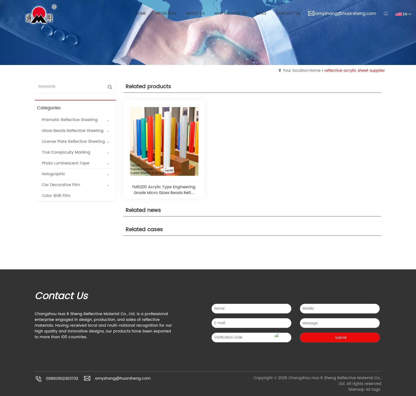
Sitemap (356, 389)
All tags (373, 389)
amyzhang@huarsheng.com (345, 13)
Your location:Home (302, 70)
